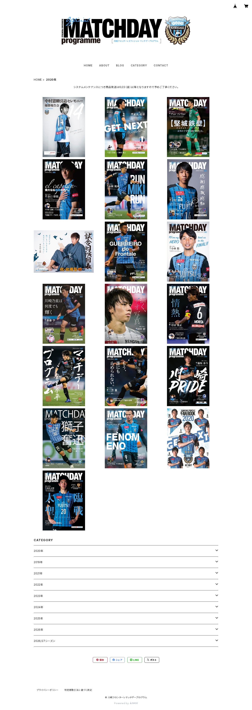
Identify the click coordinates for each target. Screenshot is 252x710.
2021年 (38, 573)
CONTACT (161, 65)
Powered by (122, 703)
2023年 (38, 595)
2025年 (38, 618)
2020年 (38, 550)
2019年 (38, 562)
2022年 (38, 584)
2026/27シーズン (44, 640)
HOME (88, 65)
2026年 (38, 629)
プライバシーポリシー (47, 690)
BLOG (120, 65)
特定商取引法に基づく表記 (78, 690)
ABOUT (104, 65)
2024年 (38, 607)
